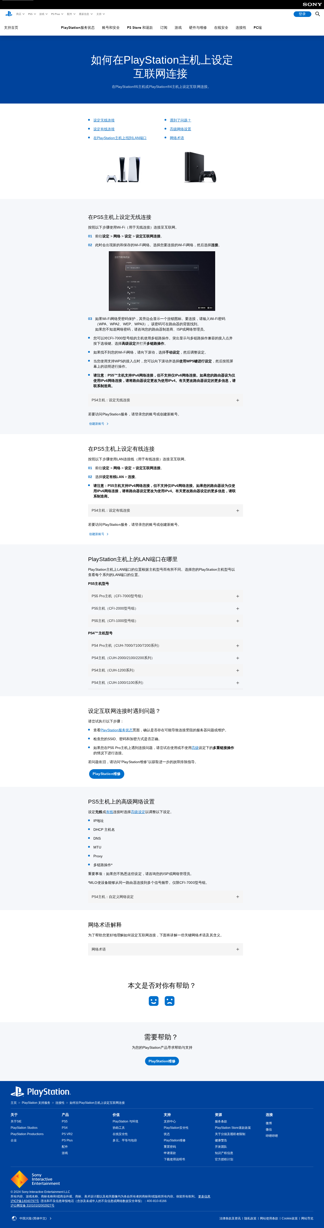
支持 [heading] (167, 1115)
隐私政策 (250, 1218)
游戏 (41, 14)
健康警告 (221, 1140)
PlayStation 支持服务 (36, 1103)
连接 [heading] (269, 1115)
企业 (14, 1140)
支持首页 (11, 27)
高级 (195, 748)
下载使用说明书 (174, 1159)
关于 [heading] (14, 1115)
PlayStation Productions (27, 1134)
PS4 (65, 1128)
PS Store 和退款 (140, 27)
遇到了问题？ (180, 120)
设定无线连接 (104, 120)
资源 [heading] (218, 1115)
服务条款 (221, 1121)
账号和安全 (111, 27)
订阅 (163, 27)
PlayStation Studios (24, 1128)
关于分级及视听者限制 (230, 1134)
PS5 (30, 14)
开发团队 (221, 1146)
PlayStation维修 (175, 1140)
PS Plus (55, 14)
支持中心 (170, 1121)
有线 (109, 812)
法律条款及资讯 (230, 1218)
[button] (106, 774)
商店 (18, 14)
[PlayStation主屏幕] (9, 14)
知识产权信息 (224, 1153)
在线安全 (221, 27)
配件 (69, 14)
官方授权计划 (224, 1159)
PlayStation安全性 (176, 1128)
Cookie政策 (290, 1218)
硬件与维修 (198, 27)
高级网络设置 (180, 129)
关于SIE (16, 1121)
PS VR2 (67, 1134)
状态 (167, 1134)
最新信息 (84, 14)
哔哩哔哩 (272, 1136)
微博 (269, 1123)
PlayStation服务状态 (78, 27)
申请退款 (170, 1153)
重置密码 (170, 1146)
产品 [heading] (65, 1115)
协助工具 (119, 1128)
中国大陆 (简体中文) (33, 1218)
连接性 (241, 27)
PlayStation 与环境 (125, 1121)
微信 (269, 1129)
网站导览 (307, 1218)
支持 (98, 14)
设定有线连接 (104, 129)
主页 (14, 1103)
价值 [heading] (116, 1115)
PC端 (258, 27)
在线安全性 (120, 1134)
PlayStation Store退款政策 (233, 1128)
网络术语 (177, 138)
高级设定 (138, 812)
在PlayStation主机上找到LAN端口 (120, 138)
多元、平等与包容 (125, 1140)
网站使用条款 (269, 1218)
